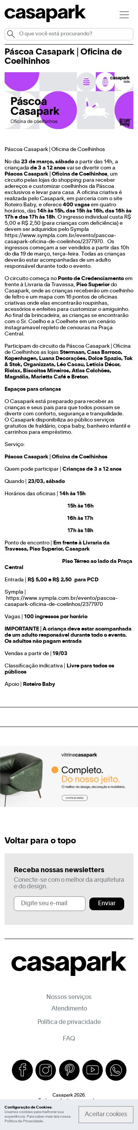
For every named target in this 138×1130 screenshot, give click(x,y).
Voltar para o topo (40, 841)
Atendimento (69, 1009)
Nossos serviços (69, 997)
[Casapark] (45, 20)
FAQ (69, 1039)
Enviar (106, 903)
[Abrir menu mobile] (124, 14)
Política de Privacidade (24, 1121)
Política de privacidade (69, 1022)
